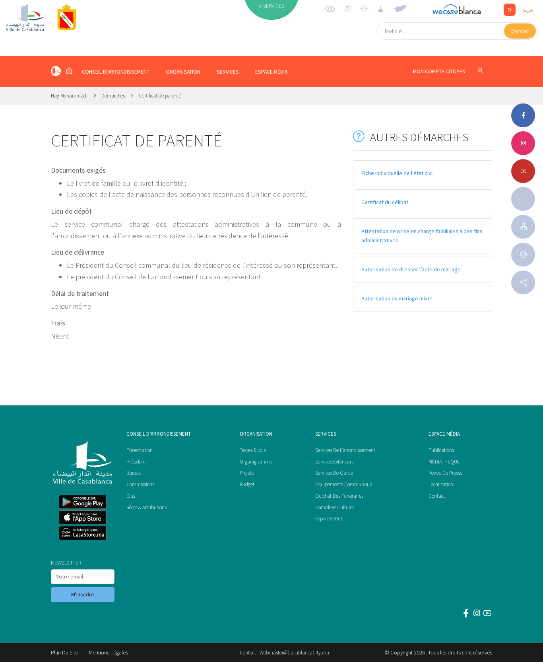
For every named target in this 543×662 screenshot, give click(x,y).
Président (136, 461)
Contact (437, 496)
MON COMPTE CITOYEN (440, 71)
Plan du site (64, 652)
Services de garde (334, 472)
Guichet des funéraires (339, 496)
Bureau (134, 472)
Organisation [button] (183, 71)
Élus (130, 496)
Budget (247, 484)
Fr (510, 10)
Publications (441, 450)
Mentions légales (108, 652)
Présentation (139, 450)
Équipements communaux (343, 484)
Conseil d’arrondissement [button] (115, 71)
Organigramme (256, 461)
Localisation (441, 484)
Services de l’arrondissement (345, 450)
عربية (527, 10)
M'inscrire (82, 594)
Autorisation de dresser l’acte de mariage (411, 269)
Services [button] (228, 71)
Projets (247, 472)
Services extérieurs (334, 461)
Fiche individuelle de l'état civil (397, 173)
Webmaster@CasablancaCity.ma (294, 652)
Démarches (113, 95)
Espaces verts (329, 518)
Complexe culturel (334, 507)
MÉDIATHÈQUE (444, 461)
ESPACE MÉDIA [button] (271, 71)
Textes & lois (253, 450)
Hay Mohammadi (70, 95)
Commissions (140, 484)
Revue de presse (445, 472)
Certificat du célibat (384, 202)
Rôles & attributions (146, 507)
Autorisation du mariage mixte (396, 298)
